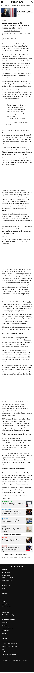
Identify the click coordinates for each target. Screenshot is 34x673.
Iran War (7, 5)
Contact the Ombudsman (9, 654)
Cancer (25, 554)
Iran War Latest (6, 575)
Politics (28, 5)
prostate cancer (7, 48)
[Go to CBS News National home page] (17, 2)
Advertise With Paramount (9, 643)
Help (3, 649)
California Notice (6, 606)
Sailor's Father (16, 5)
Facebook (4, 590)
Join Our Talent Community (9, 646)
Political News (6, 572)
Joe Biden (19, 554)
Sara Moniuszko (6, 495)
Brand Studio (5, 630)
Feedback (4, 651)
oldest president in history (13, 216)
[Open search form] (32, 2)
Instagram (4, 593)
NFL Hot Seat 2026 (7, 577)
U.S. (2, 5)
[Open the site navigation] (6, 2)
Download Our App (7, 627)
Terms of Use (5, 612)
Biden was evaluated (9, 82)
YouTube (4, 588)
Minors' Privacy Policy (8, 614)
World (23, 5)
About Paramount (7, 641)
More (10, 498)
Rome (19, 269)
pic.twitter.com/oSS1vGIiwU (16, 118)
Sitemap (4, 633)
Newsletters (5, 622)
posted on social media (24, 226)
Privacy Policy (6, 604)
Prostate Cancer (9, 554)
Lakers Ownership (7, 580)
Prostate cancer (7, 130)
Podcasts (4, 625)
